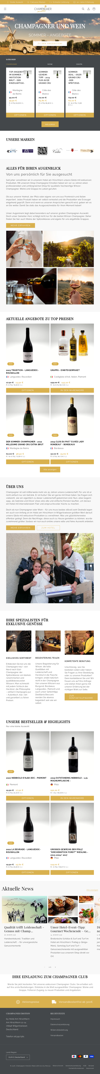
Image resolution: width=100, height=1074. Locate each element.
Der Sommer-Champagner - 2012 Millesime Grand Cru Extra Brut (25, 443)
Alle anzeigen (50, 469)
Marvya (47, 1066)
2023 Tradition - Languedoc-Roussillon (22, 371)
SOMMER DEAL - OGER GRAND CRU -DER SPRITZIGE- (75, 77)
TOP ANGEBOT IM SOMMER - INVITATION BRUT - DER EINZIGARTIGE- (17, 77)
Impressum (55, 1019)
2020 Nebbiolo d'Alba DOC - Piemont (26, 778)
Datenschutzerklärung (60, 1024)
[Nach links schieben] (44, 967)
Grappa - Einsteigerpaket (65, 370)
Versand (91, 1066)
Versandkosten (56, 1035)
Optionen (20, 115)
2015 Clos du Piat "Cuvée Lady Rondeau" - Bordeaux (67, 443)
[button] (5, 9)
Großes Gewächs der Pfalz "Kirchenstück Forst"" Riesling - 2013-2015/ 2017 (69, 852)
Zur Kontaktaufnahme (81, 697)
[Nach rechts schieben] (55, 967)
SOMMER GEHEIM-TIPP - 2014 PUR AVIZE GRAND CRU (45, 77)
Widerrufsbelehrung (59, 1030)
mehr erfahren (50, 124)
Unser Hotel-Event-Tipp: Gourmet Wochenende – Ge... (71, 929)
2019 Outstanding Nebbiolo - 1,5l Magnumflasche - (69, 779)
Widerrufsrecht (58, 1066)
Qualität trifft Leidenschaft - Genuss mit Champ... (24, 929)
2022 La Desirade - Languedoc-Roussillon (23, 850)
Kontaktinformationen (76, 1068)
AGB (84, 1066)
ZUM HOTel (48, 528)
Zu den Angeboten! (50, 43)
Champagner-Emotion (23, 1066)
